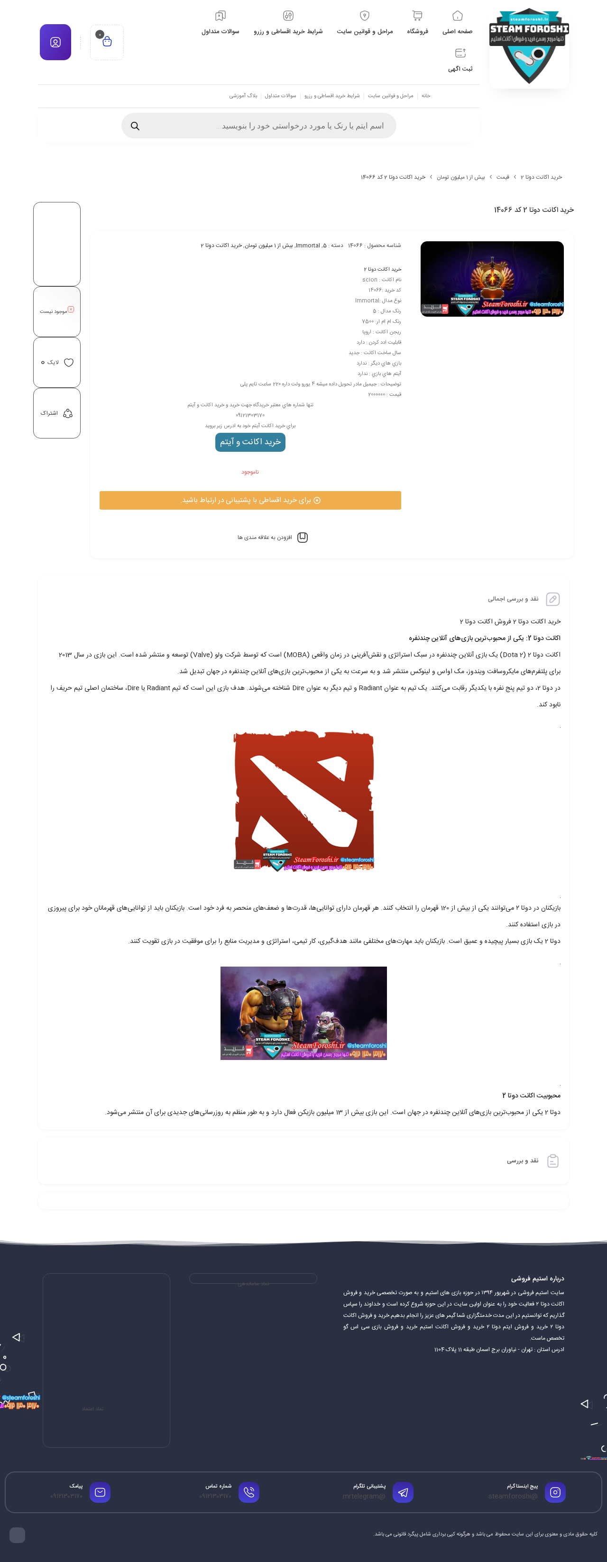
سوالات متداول (280, 96)
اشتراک (49, 413)
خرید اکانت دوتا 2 (541, 177)
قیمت (503, 177)
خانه (426, 96)
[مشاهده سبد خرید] (107, 42)
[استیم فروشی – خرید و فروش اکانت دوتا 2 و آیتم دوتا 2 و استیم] (529, 46)
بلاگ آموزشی (243, 96)
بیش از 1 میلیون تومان (461, 177)
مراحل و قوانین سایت (391, 96)
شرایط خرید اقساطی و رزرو (332, 96)
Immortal (308, 245)
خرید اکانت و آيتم (250, 442)
